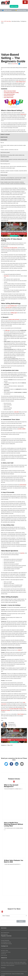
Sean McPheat (15, 63)
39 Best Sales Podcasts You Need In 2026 (13, 861)
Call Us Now (14, 6)
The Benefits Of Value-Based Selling (11, 92)
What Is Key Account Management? (11, 785)
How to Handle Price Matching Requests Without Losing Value (13, 824)
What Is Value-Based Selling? (10, 91)
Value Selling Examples (8, 97)
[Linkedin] (16, 762)
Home (2, 21)
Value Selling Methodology (9, 94)
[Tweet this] (6, 762)
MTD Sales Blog (7, 21)
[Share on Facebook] (11, 762)
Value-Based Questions (8, 95)
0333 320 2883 (4, 955)
